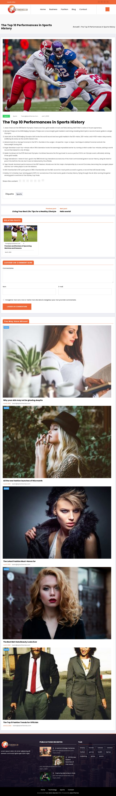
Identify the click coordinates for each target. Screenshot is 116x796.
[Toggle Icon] (107, 9)
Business (53, 9)
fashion (82, 752)
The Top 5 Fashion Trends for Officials (20, 722)
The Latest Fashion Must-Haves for (19, 561)
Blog (74, 9)
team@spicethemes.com (29, 116)
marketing (83, 756)
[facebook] (20, 181)
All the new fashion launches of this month (23, 480)
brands (91, 748)
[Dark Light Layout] (101, 9)
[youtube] (107, 2)
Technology (52, 790)
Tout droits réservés (51, 793)
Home (43, 9)
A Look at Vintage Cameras (65, 748)
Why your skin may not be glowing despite (23, 400)
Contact (83, 9)
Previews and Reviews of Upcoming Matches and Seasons (18, 247)
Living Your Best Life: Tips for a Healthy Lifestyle (34, 211)
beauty (82, 748)
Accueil (76, 27)
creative (110, 748)
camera (100, 748)
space (93, 756)
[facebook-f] (99, 2)
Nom (4, 287)
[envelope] (31, 181)
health (100, 752)
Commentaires (8, 268)
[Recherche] (99, 9)
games (91, 752)
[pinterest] (35, 181)
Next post (63, 208)
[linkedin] (27, 181)
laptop (108, 752)
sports (15, 116)
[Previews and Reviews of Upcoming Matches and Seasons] (20, 233)
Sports (6, 116)
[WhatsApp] (39, 181)
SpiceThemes (74, 793)
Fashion (64, 9)
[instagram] (105, 2)
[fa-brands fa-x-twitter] (102, 2)
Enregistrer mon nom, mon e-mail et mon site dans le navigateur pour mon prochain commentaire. (40, 300)
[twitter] (24, 181)
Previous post (51, 208)
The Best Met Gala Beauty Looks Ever (20, 642)
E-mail (60, 287)
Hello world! (65, 211)
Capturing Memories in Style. (65, 773)
